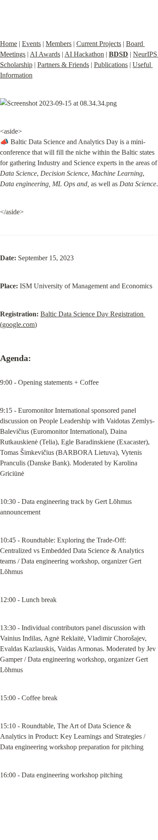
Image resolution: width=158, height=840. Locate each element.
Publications (111, 64)
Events (31, 43)
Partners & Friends (63, 64)
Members (59, 43)
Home (8, 43)
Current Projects (98, 43)
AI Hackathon (84, 54)
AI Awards (45, 54)
